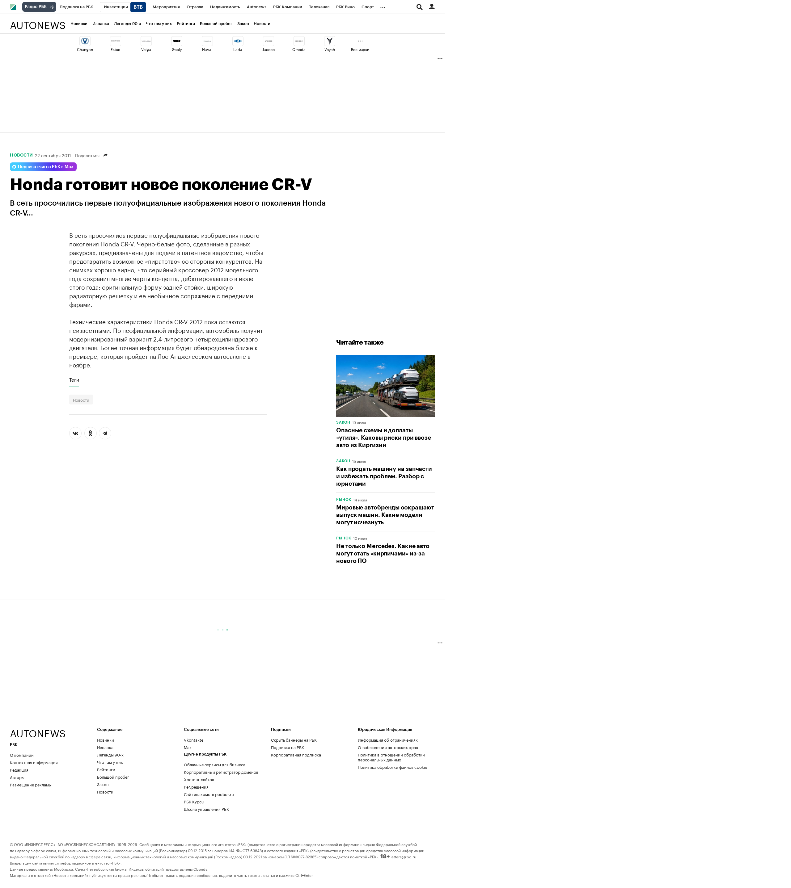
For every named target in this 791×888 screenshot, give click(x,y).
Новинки (78, 24)
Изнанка (100, 24)
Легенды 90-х (127, 24)
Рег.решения (196, 786)
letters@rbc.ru (403, 856)
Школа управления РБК (206, 809)
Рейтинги (186, 24)
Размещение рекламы (31, 784)
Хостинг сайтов (199, 779)
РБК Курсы (194, 801)
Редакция (19, 769)
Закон (243, 24)
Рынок (343, 499)
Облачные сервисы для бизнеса (214, 764)
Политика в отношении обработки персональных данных (391, 756)
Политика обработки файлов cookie (392, 767)
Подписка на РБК (287, 747)
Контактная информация (34, 762)
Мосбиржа (63, 869)
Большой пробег (216, 24)
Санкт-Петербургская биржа (100, 869)
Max (188, 747)
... (383, 6)
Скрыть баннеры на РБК (294, 739)
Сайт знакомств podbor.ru (209, 794)
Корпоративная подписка (296, 754)
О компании (22, 755)
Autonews (38, 21)
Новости (262, 24)
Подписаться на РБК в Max (46, 167)
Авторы (17, 777)
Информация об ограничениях (388, 739)
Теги (74, 379)
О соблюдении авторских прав (388, 747)
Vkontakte (194, 739)
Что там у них (159, 24)
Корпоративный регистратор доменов (221, 772)
